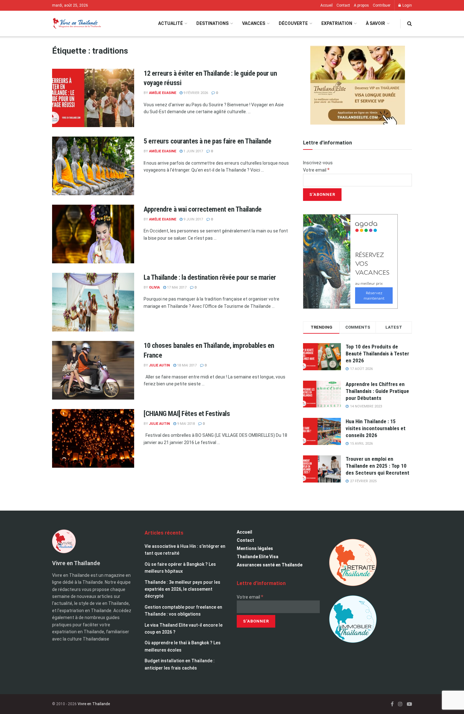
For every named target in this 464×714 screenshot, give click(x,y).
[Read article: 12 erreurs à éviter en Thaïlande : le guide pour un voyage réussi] (93, 98)
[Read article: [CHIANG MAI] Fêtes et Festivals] (93, 438)
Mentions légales (255, 548)
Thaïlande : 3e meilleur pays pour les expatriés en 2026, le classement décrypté (182, 589)
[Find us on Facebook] (392, 704)
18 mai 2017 (186, 365)
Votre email (316, 170)
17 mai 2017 (176, 287)
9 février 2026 (195, 93)
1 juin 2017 (192, 151)
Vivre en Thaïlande (94, 704)
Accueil (326, 5)
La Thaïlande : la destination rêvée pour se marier (210, 277)
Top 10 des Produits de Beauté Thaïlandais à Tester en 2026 (377, 353)
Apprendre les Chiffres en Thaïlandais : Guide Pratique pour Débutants (377, 391)
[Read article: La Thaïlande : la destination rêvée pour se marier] (93, 302)
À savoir (375, 23)
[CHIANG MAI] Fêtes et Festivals (187, 414)
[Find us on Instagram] (400, 704)
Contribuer (381, 5)
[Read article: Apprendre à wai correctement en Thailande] (93, 234)
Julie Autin (159, 365)
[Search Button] (409, 23)
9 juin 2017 (192, 219)
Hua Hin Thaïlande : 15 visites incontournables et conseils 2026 (376, 428)
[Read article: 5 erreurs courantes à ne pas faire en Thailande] (93, 166)
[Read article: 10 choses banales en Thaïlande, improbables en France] (93, 370)
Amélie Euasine (162, 93)
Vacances (253, 23)
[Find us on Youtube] (409, 704)
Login (407, 5)
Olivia (154, 287)
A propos (361, 5)
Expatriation (336, 23)
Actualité (170, 23)
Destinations (212, 23)
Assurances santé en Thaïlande (269, 564)
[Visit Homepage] (76, 23)
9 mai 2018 (185, 424)
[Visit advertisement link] (357, 85)
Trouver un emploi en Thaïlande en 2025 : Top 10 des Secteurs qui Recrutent (377, 466)
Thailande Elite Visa (257, 556)
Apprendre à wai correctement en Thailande (203, 209)
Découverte (293, 23)
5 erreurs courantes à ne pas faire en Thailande (207, 141)
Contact (343, 5)
